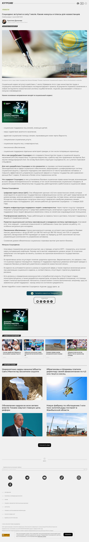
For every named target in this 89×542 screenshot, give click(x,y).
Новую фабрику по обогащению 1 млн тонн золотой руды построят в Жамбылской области (66, 407)
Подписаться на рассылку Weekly (12, 467)
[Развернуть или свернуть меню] (86, 3)
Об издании (8, 492)
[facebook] (10, 485)
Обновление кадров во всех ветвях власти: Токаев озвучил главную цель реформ (21, 407)
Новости (5, 9)
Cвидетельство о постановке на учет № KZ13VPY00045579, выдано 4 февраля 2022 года (22, 528)
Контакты (7, 506)
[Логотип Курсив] (7, 3)
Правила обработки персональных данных (16, 503)
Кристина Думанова (14, 20)
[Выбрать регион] (78, 3)
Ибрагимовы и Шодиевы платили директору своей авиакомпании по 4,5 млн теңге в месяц (66, 371)
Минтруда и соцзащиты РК (10, 26)
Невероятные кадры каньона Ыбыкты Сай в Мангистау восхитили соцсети (21, 370)
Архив (6, 499)
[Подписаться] (85, 469)
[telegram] (27, 478)
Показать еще (44, 445)
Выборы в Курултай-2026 (11, 517)
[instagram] (10, 478)
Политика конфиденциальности (13, 496)
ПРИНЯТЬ (68, 534)
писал (49, 287)
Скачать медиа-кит (10, 514)
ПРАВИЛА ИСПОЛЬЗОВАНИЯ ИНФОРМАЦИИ (15, 510)
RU (82, 3)
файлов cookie (42, 536)
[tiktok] (62, 478)
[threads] (79, 478)
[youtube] (44, 478)
